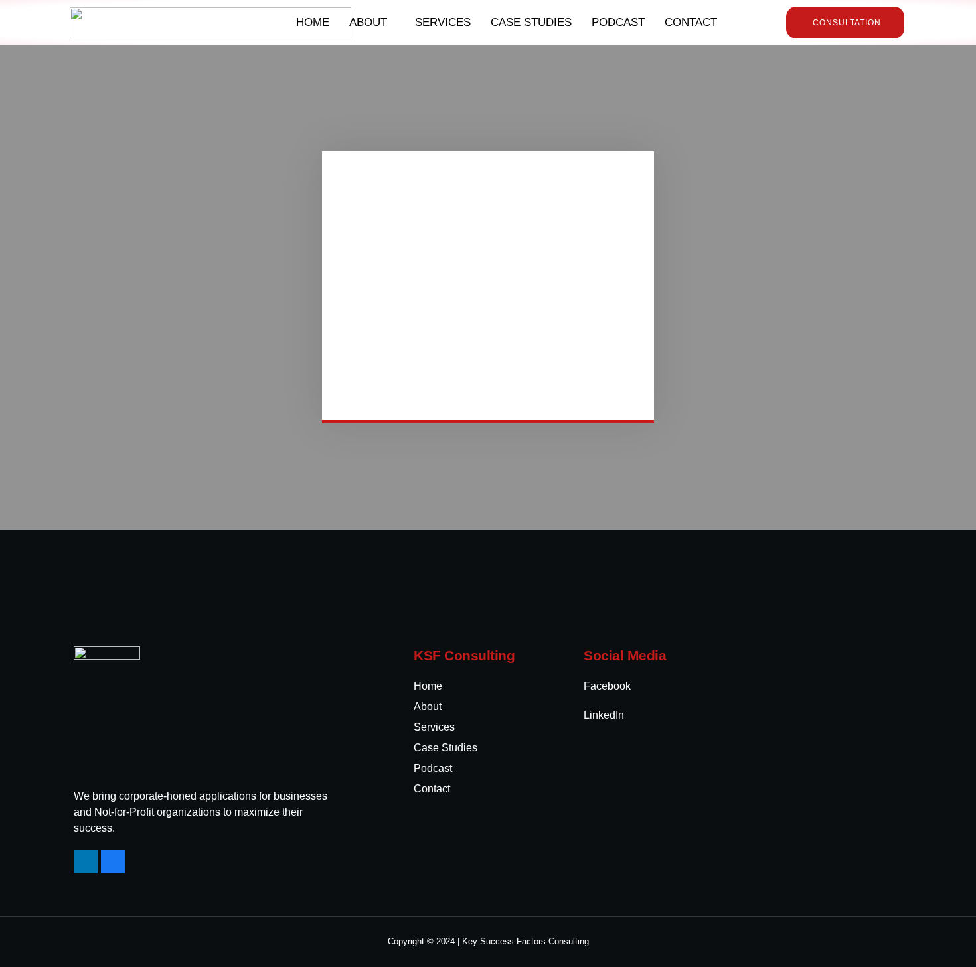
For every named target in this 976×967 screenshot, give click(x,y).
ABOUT (368, 22)
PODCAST (618, 22)
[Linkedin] (86, 861)
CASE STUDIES (531, 22)
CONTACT (691, 22)
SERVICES (443, 22)
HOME (312, 22)
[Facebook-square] (113, 861)
